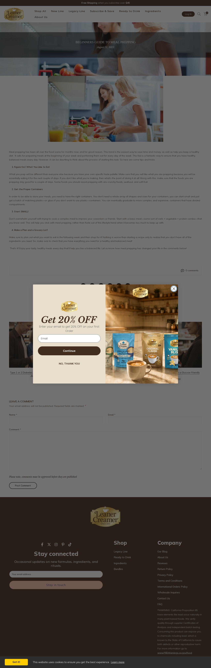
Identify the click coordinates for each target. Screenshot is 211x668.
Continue (69, 351)
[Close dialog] (174, 289)
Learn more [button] (117, 662)
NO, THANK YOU (69, 363)
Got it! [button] (16, 662)
